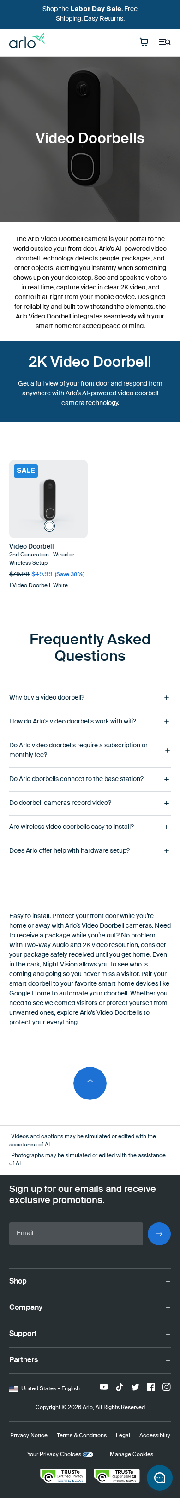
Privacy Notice (29, 1436)
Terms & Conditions (82, 1436)
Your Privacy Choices (54, 1455)
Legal (123, 1436)
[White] (49, 526)
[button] (160, 1478)
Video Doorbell (31, 547)
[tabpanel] (90, 774)
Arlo (88, 1408)
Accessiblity (154, 1436)
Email (25, 1233)
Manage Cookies (131, 1455)
